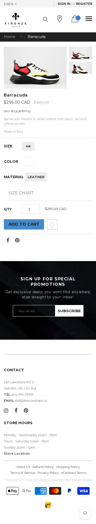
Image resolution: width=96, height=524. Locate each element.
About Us (23, 467)
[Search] (45, 19)
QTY (8, 209)
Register (84, 4)
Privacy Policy (48, 473)
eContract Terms (73, 473)
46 (28, 146)
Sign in (64, 4)
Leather (36, 177)
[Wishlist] (52, 226)
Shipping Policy (68, 467)
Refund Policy (43, 467)
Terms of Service (22, 473)
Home (9, 36)
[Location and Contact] (59, 18)
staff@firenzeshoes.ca (31, 401)
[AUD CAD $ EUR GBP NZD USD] (10, 4)
